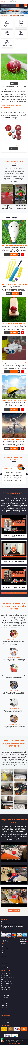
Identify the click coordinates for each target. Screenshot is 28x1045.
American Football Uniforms (8, 977)
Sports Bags (5, 1012)
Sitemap (4, 965)
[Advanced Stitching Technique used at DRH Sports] (14, 874)
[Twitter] (2, 941)
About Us (4, 946)
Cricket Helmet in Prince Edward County (14, 401)
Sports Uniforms (5, 970)
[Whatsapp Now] (2, 1039)
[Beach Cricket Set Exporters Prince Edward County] (14, 270)
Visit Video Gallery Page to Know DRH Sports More (14, 593)
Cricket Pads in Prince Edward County (14, 439)
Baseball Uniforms (6, 981)
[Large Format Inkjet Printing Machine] (7, 802)
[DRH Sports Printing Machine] (20, 802)
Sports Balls (5, 950)
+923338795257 (10, 930)
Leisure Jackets (6, 1003)
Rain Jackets (5, 1008)
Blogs (3, 961)
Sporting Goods (7, 15)
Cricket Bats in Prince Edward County (14, 323)
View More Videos (13, 910)
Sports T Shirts (5, 995)
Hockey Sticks (5, 955)
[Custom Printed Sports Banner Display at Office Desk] (20, 789)
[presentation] (1, 474)
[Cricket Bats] (22, 332)
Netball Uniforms (6, 989)
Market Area (5, 967)
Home (2, 15)
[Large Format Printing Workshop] (7, 789)
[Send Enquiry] (2, 1041)
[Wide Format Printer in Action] (20, 775)
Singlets (4, 1010)
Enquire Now (14, 83)
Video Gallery (5, 959)
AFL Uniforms (5, 975)
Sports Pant (5, 997)
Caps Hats (4, 999)
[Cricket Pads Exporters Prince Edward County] (14, 425)
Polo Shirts (4, 1005)
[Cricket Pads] (22, 448)
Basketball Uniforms (7, 983)
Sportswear (4, 992)
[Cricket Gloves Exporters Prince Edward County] (14, 348)
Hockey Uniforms (6, 987)
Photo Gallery (5, 957)
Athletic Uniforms (6, 979)
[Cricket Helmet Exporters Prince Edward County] (14, 387)
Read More (7, 254)
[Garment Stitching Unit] (7, 775)
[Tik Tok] (8, 941)
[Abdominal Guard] (22, 254)
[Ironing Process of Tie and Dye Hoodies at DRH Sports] (14, 852)
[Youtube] (5, 941)
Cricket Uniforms (6, 985)
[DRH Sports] (3, 1)
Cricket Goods (15, 15)
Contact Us (4, 963)
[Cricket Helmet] (22, 409)
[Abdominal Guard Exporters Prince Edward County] (14, 232)
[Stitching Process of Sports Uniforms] (14, 896)
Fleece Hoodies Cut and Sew (9, 1001)
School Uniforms (6, 948)
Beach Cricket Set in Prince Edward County (14, 284)
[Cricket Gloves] (22, 371)
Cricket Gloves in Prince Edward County (14, 362)
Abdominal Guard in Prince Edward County (14, 245)
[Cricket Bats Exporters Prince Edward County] (14, 309)
